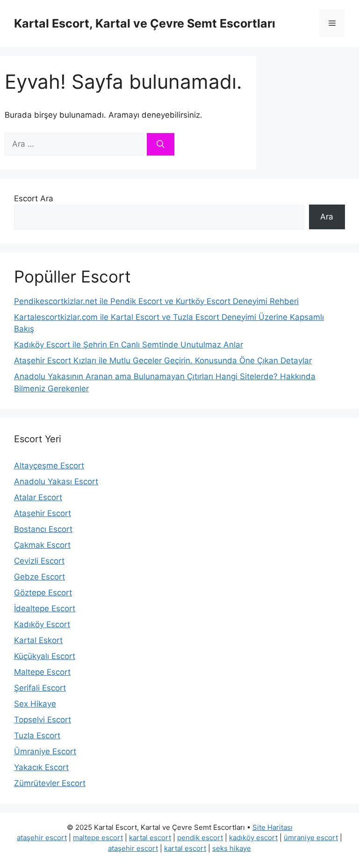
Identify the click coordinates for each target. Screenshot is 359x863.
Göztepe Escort (43, 592)
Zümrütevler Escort (50, 783)
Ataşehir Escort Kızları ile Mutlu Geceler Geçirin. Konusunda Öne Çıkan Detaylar (163, 360)
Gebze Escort (39, 576)
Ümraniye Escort (45, 751)
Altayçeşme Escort (49, 465)
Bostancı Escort (43, 529)
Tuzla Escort (37, 735)
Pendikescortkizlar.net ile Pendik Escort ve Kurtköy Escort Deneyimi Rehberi (156, 301)
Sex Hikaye (35, 703)
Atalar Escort (38, 497)
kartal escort (150, 837)
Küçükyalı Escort (44, 656)
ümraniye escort (311, 837)
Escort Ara (33, 198)
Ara (326, 216)
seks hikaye (231, 848)
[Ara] (160, 144)
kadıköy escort (253, 837)
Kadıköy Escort (42, 624)
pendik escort (200, 837)
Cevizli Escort (39, 561)
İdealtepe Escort (44, 608)
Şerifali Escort (40, 688)
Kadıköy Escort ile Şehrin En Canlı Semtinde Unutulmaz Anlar (128, 344)
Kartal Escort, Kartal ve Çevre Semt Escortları (144, 23)
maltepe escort (98, 837)
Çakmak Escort (42, 545)
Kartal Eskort (38, 640)
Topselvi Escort (42, 719)
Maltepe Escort (42, 672)
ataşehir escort (42, 837)
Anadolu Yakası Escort (56, 481)
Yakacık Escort (41, 767)
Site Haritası (272, 827)
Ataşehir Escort (42, 513)
